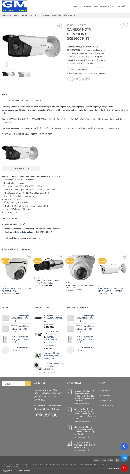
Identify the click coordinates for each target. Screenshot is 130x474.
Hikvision (85, 69)
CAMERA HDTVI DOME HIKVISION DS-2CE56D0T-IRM (16, 289)
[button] (5, 64)
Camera (83, 25)
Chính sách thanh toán (12, 465)
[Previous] (6, 45)
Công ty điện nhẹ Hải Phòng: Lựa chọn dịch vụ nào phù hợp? (84, 444)
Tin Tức (75, 6)
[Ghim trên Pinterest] (83, 79)
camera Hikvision (76, 73)
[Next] (58, 45)
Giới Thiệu (121, 6)
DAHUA (24, 15)
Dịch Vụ (103, 6)
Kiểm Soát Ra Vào (71, 15)
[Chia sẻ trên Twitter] (74, 79)
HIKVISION (6, 15)
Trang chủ (72, 25)
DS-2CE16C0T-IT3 (91, 73)
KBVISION (33, 15)
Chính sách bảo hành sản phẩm (93, 465)
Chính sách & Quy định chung (16, 467)
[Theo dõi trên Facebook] (37, 415)
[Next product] (122, 24)
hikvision (102, 73)
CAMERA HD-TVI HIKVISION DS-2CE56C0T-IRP (79, 286)
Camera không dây (52, 15)
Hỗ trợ (111, 6)
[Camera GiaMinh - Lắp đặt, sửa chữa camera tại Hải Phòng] (14, 6)
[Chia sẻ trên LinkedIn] (87, 79)
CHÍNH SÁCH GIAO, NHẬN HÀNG (65, 465)
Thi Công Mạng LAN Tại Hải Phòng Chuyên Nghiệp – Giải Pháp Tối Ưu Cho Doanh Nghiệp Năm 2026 (84, 396)
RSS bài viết (104, 395)
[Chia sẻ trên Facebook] (69, 79)
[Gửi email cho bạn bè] (78, 79)
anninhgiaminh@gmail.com (22, 232)
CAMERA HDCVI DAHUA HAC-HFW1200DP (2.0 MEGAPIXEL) (111, 289)
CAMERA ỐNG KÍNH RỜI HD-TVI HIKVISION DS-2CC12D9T (47, 281)
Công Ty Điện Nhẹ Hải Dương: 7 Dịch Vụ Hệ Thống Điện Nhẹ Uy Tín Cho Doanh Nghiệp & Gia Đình (85, 414)
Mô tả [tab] (4, 94)
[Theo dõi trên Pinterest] (55, 415)
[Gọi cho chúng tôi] (50, 415)
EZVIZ (16, 15)
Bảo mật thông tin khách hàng (38, 465)
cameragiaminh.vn (10, 110)
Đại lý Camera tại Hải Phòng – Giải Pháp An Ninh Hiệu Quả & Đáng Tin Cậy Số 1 (84, 430)
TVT (40, 15)
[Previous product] (126, 24)
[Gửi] (28, 383)
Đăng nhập (104, 390)
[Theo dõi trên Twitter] (41, 415)
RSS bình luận (105, 400)
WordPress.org (106, 405)
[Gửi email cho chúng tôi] (46, 415)
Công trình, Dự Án (89, 6)
